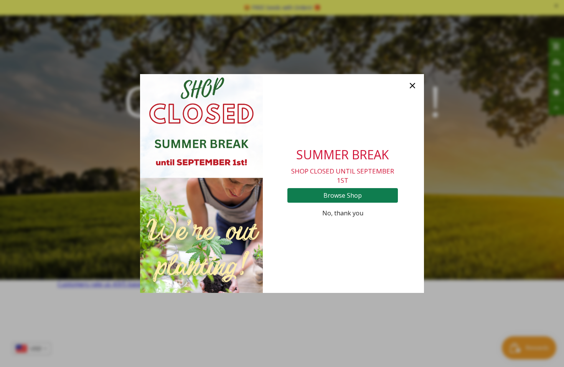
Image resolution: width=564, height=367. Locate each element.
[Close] (412, 85)
